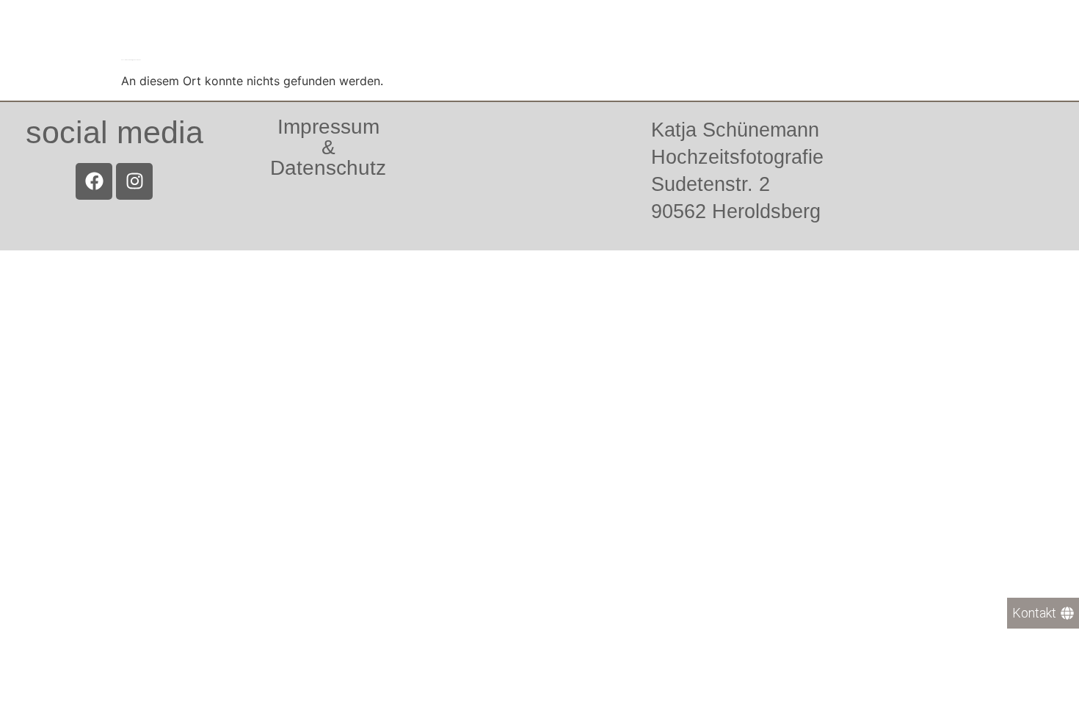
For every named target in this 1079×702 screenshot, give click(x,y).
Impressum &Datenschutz (328, 147)
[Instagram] (134, 181)
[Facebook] (94, 181)
